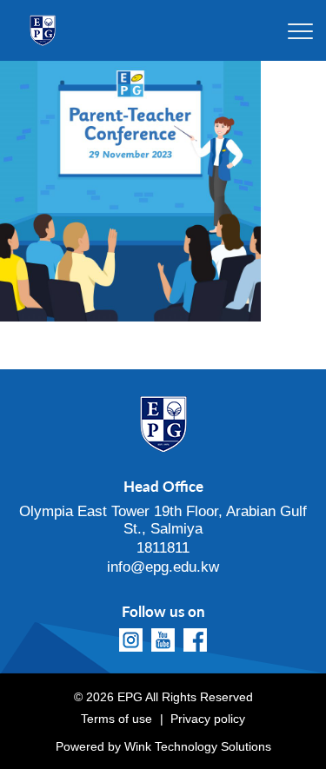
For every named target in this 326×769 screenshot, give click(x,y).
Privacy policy (207, 719)
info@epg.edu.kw (163, 567)
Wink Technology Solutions (197, 746)
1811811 (163, 548)
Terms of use (116, 719)
